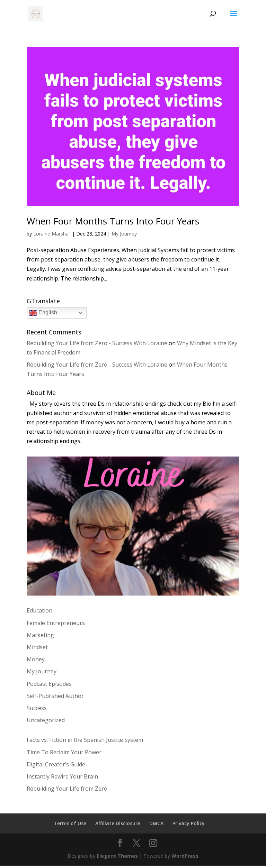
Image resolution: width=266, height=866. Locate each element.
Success (37, 708)
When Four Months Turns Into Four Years (113, 221)
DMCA (156, 823)
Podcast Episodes (49, 684)
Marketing (40, 635)
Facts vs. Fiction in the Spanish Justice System (85, 740)
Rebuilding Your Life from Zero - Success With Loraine (97, 343)
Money (36, 659)
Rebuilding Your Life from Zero (67, 788)
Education (39, 610)
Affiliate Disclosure (117, 823)
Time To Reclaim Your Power (64, 752)
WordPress (184, 856)
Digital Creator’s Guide (56, 764)
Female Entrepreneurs (56, 623)
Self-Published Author (55, 696)
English (47, 312)
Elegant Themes (117, 856)
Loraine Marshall (52, 233)
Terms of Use (70, 823)
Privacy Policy (188, 823)
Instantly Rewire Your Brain (62, 776)
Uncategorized (46, 720)
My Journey (124, 233)
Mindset (37, 647)
